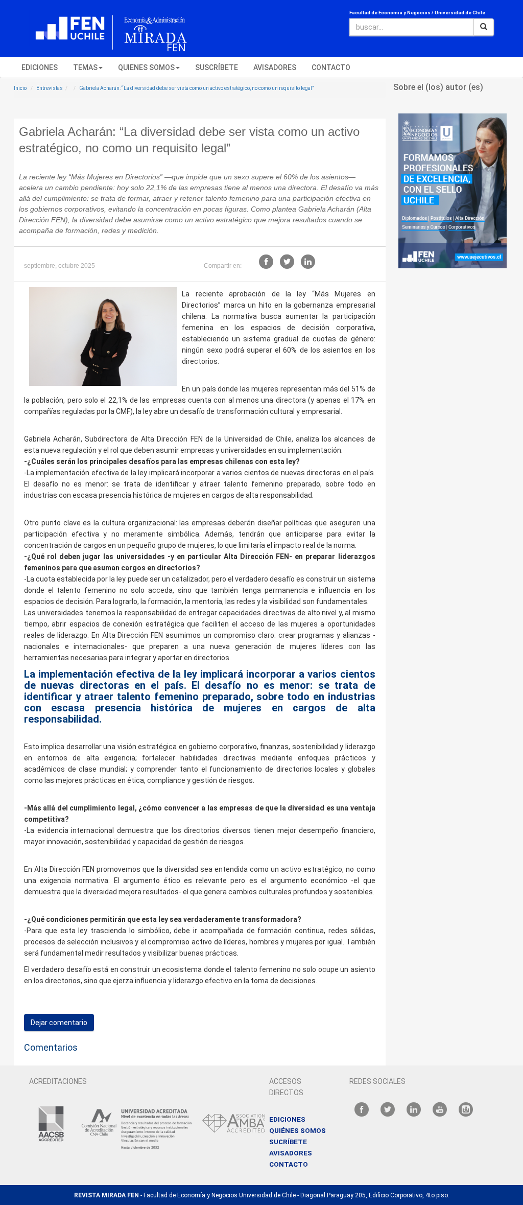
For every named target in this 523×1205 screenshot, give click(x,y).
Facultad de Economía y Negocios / (391, 12)
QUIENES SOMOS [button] (146, 67)
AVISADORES (274, 67)
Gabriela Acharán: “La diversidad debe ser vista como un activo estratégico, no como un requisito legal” (196, 88)
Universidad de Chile (460, 12)
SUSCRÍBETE (216, 67)
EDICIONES (39, 67)
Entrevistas (49, 88)
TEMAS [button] (85, 67)
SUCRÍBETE (288, 1142)
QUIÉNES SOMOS (297, 1130)
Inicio (20, 88)
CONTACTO (331, 67)
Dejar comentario (59, 1022)
